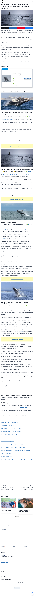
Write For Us (3, 573)
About (2, 574)
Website (25, 546)
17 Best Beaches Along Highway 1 (8, 441)
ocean (21, 331)
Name (3, 546)
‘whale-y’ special (23, 407)
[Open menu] (32, 1)
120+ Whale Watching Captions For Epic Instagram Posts (13, 447)
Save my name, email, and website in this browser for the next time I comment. (17, 549)
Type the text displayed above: (7, 556)
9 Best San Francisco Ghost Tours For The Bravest (12, 428)
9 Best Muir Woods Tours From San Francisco (11, 434)
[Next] (31, 507)
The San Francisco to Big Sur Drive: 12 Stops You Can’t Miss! (14, 444)
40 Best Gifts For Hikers (6, 453)
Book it (29, 116)
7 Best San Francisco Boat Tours (8, 425)
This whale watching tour (6, 119)
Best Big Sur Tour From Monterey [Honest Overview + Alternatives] (8, 487)
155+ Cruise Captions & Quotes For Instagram (11, 431)
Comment (3, 529)
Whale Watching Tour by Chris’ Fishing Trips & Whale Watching (16, 174)
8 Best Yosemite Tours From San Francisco (10, 437)
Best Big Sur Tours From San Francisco (9, 422)
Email (14, 546)
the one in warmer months (21, 229)
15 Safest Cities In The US (6, 456)
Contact (2, 571)
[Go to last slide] (2, 507)
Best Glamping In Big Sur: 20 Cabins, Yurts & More (27, 487)
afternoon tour (4, 238)
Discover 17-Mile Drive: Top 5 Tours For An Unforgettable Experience (15, 450)
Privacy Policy (4, 576)
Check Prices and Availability (17, 146)
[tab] (15, 516)
